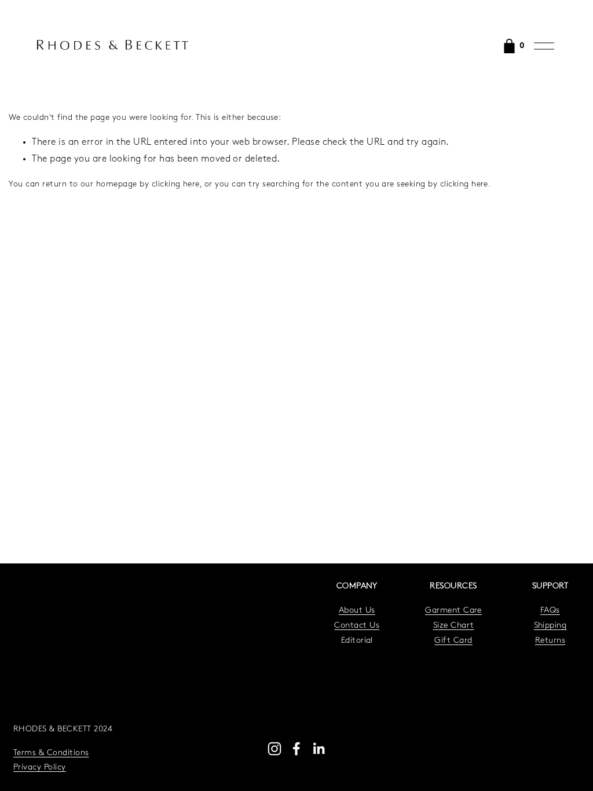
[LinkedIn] (318, 749)
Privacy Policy (39, 767)
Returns (550, 640)
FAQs (550, 610)
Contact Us (356, 625)
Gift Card (453, 640)
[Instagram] (274, 749)
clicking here (176, 184)
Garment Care (453, 610)
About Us (357, 610)
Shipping (550, 625)
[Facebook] (296, 749)
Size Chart (453, 625)
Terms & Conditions (51, 753)
